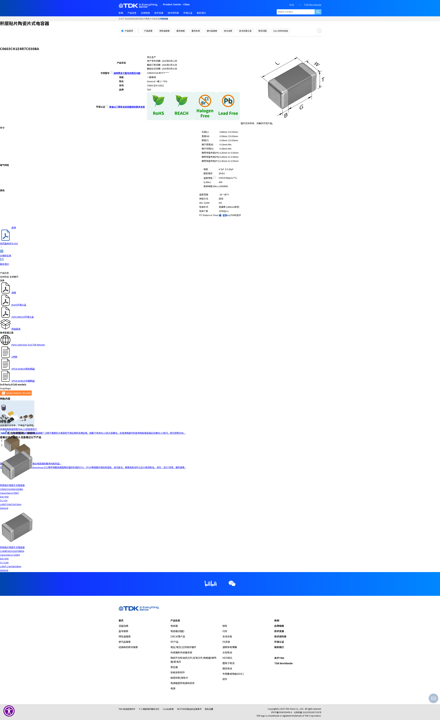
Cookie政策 (168, 708)
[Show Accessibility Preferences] (9, 711)
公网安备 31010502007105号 (307, 712)
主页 (121, 19)
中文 (291, 4)
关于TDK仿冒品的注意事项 (189, 708)
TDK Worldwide (312, 4)
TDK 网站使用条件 (127, 708)
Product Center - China (176, 4)
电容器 (134, 19)
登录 (225, 215)
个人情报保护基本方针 (149, 708)
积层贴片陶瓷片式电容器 (148, 19)
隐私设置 (209, 708)
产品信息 (127, 19)
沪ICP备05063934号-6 (281, 712)
